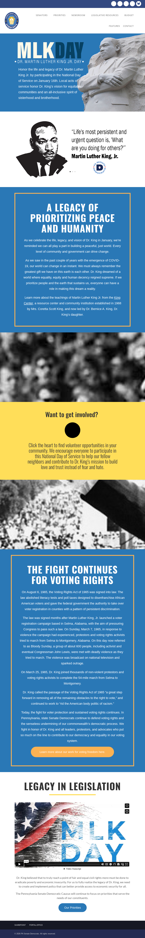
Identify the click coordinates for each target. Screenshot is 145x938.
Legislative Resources (105, 15)
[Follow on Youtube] (132, 3)
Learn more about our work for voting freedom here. (72, 751)
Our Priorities (72, 907)
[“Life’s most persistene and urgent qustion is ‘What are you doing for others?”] (72, 177)
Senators (42, 15)
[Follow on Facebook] (113, 3)
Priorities (60, 15)
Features (114, 26)
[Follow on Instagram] (126, 3)
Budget (129, 15)
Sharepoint (20, 925)
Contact (128, 26)
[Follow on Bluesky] (138, 3)
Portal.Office (36, 925)
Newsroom (78, 15)
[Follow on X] (119, 3)
